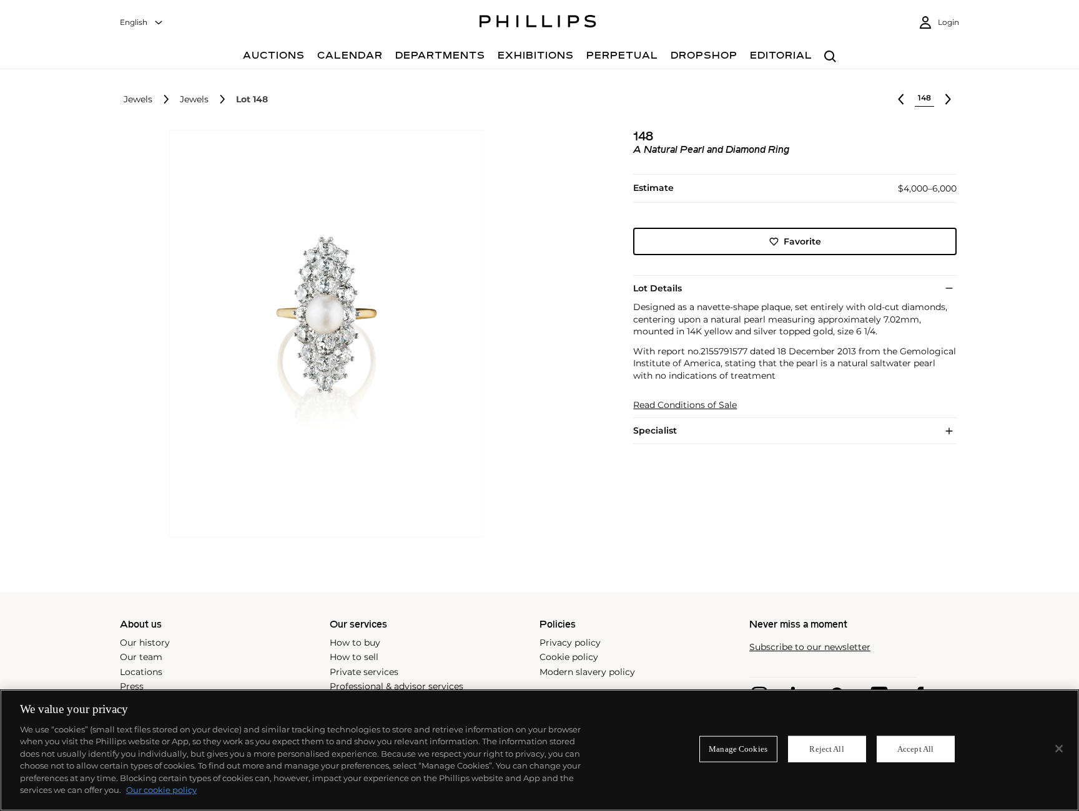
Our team (141, 657)
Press (132, 686)
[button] (323, 334)
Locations (141, 671)
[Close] (1059, 748)
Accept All (915, 749)
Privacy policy (570, 642)
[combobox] (142, 22)
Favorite (802, 241)
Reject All (826, 749)
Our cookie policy (161, 790)
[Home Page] (538, 23)
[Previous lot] (901, 99)
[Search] (830, 57)
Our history (145, 642)
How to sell (354, 657)
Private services (364, 671)
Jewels (138, 99)
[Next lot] (948, 99)
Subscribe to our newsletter (809, 647)
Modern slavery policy (587, 671)
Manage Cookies (738, 749)
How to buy (355, 642)
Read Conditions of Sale (685, 404)
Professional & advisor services (396, 686)
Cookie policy (569, 657)
